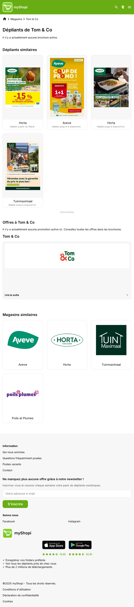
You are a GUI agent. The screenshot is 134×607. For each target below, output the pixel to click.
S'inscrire (15, 504)
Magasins (16, 19)
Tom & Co (32, 19)
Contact (7, 470)
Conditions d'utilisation (17, 589)
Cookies (8, 601)
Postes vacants (12, 464)
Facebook (9, 521)
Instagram (74, 521)
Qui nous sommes (14, 452)
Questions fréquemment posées (22, 458)
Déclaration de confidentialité (21, 595)
